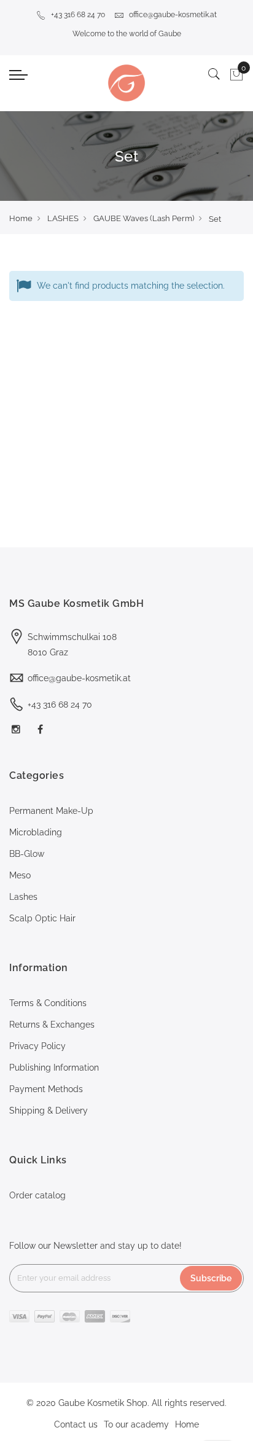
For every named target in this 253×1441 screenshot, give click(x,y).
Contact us (76, 1424)
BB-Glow (26, 854)
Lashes (23, 897)
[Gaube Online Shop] (126, 82)
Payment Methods (46, 1089)
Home (21, 218)
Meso (20, 875)
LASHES (63, 218)
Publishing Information (54, 1067)
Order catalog (37, 1195)
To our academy (136, 1424)
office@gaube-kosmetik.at (173, 14)
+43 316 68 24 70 (78, 14)
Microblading (35, 832)
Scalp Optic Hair (42, 918)
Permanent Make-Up (51, 811)
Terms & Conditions (48, 1003)
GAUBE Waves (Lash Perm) (143, 218)
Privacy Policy (37, 1046)
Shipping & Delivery (48, 1110)
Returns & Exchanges (52, 1024)
